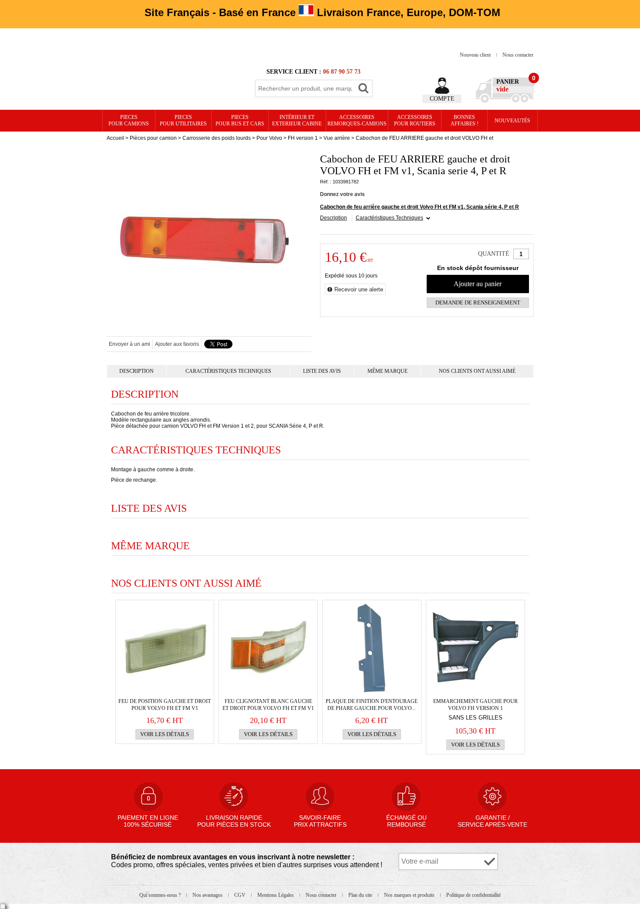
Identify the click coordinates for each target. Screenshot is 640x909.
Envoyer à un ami (129, 344)
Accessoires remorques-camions (357, 120)
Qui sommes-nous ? (160, 895)
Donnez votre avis (342, 194)
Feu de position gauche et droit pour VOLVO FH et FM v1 (164, 704)
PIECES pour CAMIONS (128, 120)
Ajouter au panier (478, 283)
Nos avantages (208, 895)
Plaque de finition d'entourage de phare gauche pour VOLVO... (372, 704)
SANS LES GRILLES (475, 717)
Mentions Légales (276, 895)
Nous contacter (517, 55)
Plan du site (361, 895)
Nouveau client (476, 55)
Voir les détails (164, 734)
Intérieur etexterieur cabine (297, 120)
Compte (442, 98)
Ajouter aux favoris (177, 344)
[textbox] (305, 88)
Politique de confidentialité (473, 895)
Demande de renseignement (477, 302)
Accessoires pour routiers (414, 120)
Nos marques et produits (410, 895)
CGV (240, 895)
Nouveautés (512, 121)
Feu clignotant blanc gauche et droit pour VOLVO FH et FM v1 (268, 704)
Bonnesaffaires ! (464, 120)
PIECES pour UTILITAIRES (183, 120)
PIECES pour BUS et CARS (240, 120)
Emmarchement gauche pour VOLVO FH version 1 (475, 704)
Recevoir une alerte (358, 289)
